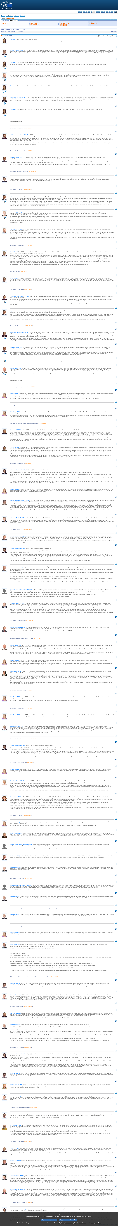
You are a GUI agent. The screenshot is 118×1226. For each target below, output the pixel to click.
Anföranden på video (104, 35)
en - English (89, 12)
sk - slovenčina (111, 12)
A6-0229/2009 (28, 128)
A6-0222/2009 (27, 529)
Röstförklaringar (63, 24)
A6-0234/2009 (27, 289)
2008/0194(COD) (10, 18)
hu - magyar (101, 12)
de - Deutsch (85, 12)
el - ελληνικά (88, 12)
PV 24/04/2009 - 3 (34, 23)
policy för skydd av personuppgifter (67, 1222)
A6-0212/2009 (27, 1047)
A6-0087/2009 (30, 762)
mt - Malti (103, 12)
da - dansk (83, 12)
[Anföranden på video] (4, 56)
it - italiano (96, 12)
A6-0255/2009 (27, 926)
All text (23, 15)
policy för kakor (82, 1222)
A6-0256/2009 (37, 638)
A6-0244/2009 (27, 189)
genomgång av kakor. (96, 1222)
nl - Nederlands (104, 12)
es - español (80, 12)
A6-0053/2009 (5, 23)
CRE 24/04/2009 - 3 (34, 24)
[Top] (115, 47)
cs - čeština (81, 12)
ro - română (109, 12)
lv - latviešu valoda (98, 12)
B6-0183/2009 (33, 1107)
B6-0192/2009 (24, 271)
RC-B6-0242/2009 (35, 405)
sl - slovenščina (112, 12)
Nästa (16, 15)
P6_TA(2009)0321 (93, 23)
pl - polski (106, 12)
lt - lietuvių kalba (99, 12)
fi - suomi (114, 12)
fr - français (91, 12)
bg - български (78, 12)
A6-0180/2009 (29, 620)
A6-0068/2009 (28, 245)
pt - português (107, 12)
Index (4, 15)
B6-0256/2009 (53, 908)
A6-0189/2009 (28, 878)
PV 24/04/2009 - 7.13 (64, 23)
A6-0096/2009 (29, 151)
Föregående (10, 15)
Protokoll (114, 35)
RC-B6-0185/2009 (28, 1006)
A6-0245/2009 (28, 325)
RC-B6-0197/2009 (31, 387)
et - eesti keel (86, 12)
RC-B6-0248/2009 (42, 423)
